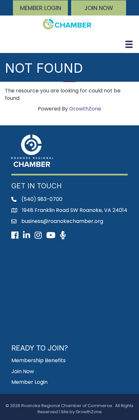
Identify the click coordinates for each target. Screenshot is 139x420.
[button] (40, 8)
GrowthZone (85, 108)
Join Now (22, 371)
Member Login (29, 382)
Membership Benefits (38, 360)
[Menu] (129, 44)
